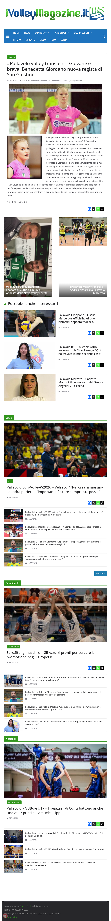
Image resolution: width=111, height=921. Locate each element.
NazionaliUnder (14, 802)
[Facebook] (89, 209)
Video (43, 39)
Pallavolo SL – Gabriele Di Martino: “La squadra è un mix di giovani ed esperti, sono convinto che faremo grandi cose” (63, 557)
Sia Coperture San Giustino (59, 80)
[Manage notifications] (5, 915)
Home (16, 32)
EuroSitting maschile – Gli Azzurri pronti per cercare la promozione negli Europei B (51, 654)
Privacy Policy (10, 917)
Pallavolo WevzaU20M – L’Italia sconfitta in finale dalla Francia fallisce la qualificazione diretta (60, 864)
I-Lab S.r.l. (26, 906)
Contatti (65, 39)
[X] (93, 209)
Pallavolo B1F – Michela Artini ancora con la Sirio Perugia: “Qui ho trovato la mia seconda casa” (79, 350)
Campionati (41, 32)
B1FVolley (26, 80)
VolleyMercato (76, 80)
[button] (48, 33)
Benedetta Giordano (39, 80)
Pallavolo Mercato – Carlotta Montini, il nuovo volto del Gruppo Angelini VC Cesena (81, 382)
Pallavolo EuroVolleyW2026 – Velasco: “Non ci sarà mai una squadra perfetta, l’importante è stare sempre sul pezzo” (55, 489)
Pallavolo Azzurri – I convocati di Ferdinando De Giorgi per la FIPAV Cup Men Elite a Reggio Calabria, (64, 834)
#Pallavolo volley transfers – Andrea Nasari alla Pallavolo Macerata (87, 290)
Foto (53, 39)
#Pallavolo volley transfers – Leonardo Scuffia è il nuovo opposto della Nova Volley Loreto (27, 290)
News (27, 32)
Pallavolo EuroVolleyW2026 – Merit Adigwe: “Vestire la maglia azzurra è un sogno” (64, 849)
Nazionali (60, 32)
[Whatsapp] (98, 209)
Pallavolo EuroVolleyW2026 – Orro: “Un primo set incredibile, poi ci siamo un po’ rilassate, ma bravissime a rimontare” (64, 513)
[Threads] (102, 209)
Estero (17, 39)
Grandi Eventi (81, 32)
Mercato (30, 39)
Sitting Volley (13, 647)
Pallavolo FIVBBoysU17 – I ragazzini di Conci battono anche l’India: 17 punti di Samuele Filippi (55, 810)
